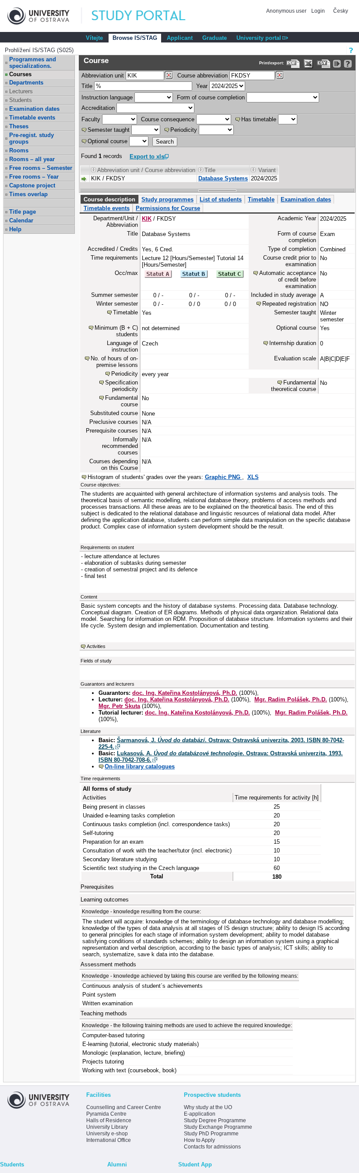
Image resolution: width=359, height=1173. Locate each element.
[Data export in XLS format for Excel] (308, 63)
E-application (199, 1114)
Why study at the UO (208, 1107)
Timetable (261, 199)
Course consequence (167, 119)
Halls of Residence (108, 1120)
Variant (267, 170)
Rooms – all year (32, 159)
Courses (20, 74)
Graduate (214, 38)
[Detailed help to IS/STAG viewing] (347, 63)
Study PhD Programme (211, 1134)
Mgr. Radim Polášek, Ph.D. (290, 699)
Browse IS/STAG (135, 38)
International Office (108, 1140)
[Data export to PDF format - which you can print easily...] (293, 63)
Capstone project (32, 185)
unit (102, 75)
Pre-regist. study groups (31, 138)
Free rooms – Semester (40, 168)
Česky (340, 11)
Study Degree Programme (215, 1120)
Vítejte (94, 38)
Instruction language (107, 97)
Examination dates (34, 109)
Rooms (18, 150)
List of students (221, 199)
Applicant (180, 38)
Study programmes (167, 199)
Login (318, 11)
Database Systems (223, 178)
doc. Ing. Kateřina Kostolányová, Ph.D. (184, 693)
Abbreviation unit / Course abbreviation (146, 170)
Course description (109, 199)
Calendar (21, 220)
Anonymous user (287, 11)
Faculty (90, 119)
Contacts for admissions (212, 1147)
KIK (146, 218)
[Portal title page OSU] (146, 16)
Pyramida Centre (106, 1114)
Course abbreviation (202, 75)
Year (202, 86)
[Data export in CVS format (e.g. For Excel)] (324, 63)
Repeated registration (289, 303)
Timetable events (32, 117)
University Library (107, 1127)
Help (15, 229)
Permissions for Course (168, 208)
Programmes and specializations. (32, 62)
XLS (253, 477)
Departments (26, 82)
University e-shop (107, 1134)
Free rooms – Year (34, 176)
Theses (18, 126)
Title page (22, 211)
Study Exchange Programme (218, 1127)
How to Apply (199, 1140)
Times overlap (28, 194)
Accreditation (98, 108)
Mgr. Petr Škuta (119, 706)
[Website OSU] (44, 16)
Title (86, 86)
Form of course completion (211, 97)
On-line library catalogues (140, 766)
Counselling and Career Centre (123, 1107)
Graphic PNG (223, 477)
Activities (96, 646)
